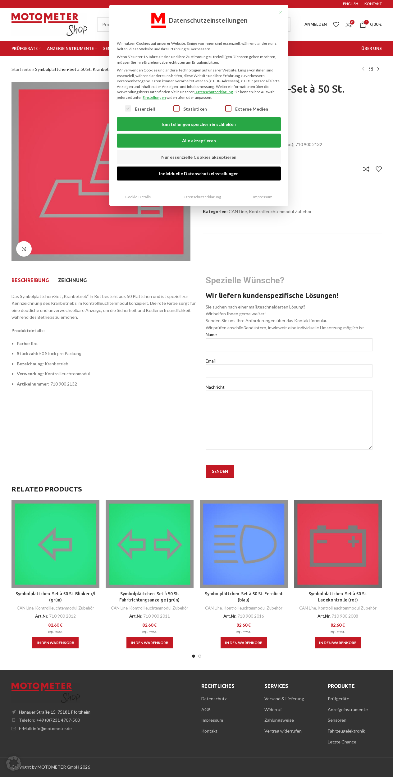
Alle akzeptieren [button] (199, 140)
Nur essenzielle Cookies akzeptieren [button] (198, 157)
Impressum (262, 196)
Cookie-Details (138, 196)
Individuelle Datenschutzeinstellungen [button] (199, 173)
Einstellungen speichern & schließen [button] (199, 124)
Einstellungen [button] (154, 97)
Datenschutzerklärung (213, 91)
